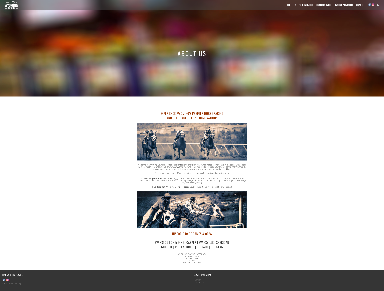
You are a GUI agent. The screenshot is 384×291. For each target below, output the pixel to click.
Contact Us (199, 282)
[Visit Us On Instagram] (373, 5)
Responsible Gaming (11, 283)
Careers (198, 279)
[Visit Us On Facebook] (369, 5)
